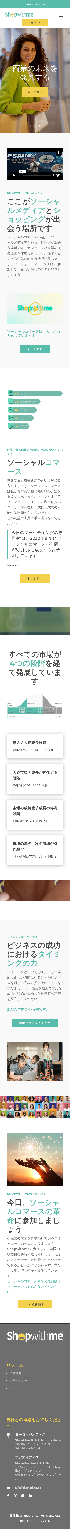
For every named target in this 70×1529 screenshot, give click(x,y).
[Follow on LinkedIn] (30, 1496)
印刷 (12, 1388)
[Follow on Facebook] (8, 1496)
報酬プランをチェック (35, 1023)
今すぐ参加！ (35, 105)
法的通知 (15, 1373)
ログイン (35, 22)
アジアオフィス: (27, 1457)
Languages (33, 4)
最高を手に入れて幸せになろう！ (35, 81)
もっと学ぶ (35, 578)
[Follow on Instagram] (23, 1496)
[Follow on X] (15, 1496)
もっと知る (35, 349)
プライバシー (18, 1381)
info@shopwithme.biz (28, 1487)
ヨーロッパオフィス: (31, 1434)
